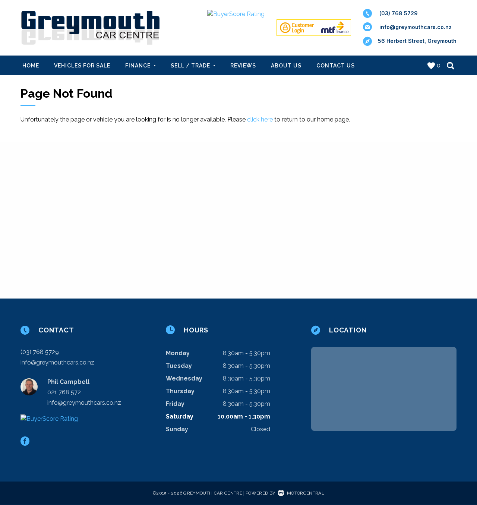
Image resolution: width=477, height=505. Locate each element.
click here (260, 119)
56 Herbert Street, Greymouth (417, 41)
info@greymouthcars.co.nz (415, 27)
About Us (286, 66)
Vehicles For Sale (82, 66)
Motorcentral (305, 493)
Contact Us (335, 66)
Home (30, 66)
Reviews (243, 66)
